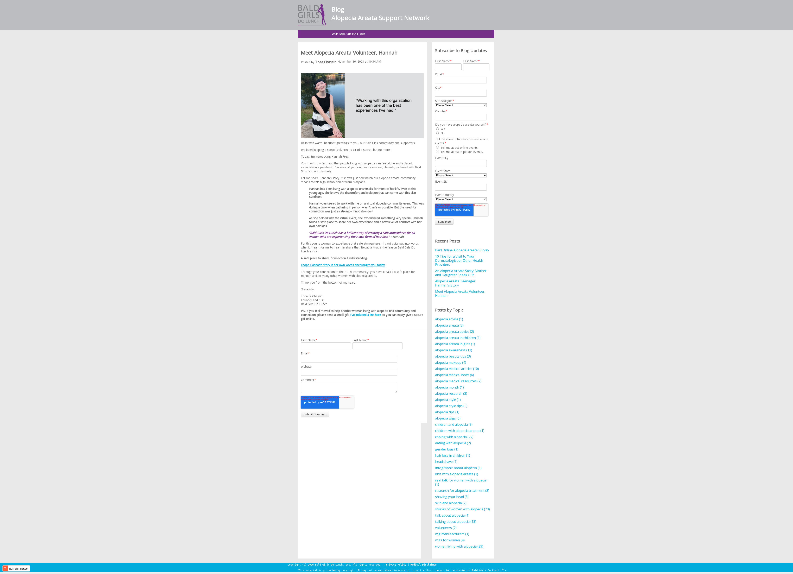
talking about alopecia (455, 521)
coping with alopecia (454, 437)
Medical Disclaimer (424, 564)
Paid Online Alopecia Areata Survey (462, 250)
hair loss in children (452, 455)
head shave (446, 461)
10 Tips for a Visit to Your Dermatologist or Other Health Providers (459, 260)
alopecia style (448, 399)
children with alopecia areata (459, 430)
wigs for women (450, 540)
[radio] (462, 129)
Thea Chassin (325, 61)
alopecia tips (447, 412)
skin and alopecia (451, 503)
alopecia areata (449, 325)
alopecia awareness (453, 350)
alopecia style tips (451, 406)
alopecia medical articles (457, 368)
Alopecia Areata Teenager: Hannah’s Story (455, 283)
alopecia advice (449, 319)
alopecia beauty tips (453, 356)
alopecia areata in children (458, 337)
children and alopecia (453, 424)
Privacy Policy (396, 564)
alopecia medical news (454, 375)
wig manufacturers (452, 534)
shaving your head (452, 496)
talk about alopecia (452, 515)
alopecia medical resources (458, 381)
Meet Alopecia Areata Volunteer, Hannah (460, 293)
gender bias (446, 449)
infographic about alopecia (458, 468)
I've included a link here (365, 315)
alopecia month (449, 387)
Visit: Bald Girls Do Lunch (348, 34)
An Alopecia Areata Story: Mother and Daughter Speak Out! (461, 273)
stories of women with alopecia (462, 509)
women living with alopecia (459, 546)
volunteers (446, 527)
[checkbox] (462, 131)
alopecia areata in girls (455, 344)
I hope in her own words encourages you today (343, 265)
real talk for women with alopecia (461, 482)
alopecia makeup (450, 362)
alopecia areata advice (454, 331)
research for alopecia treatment (462, 490)
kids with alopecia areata (456, 474)
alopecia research (451, 393)
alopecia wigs (448, 418)
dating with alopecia (453, 443)
